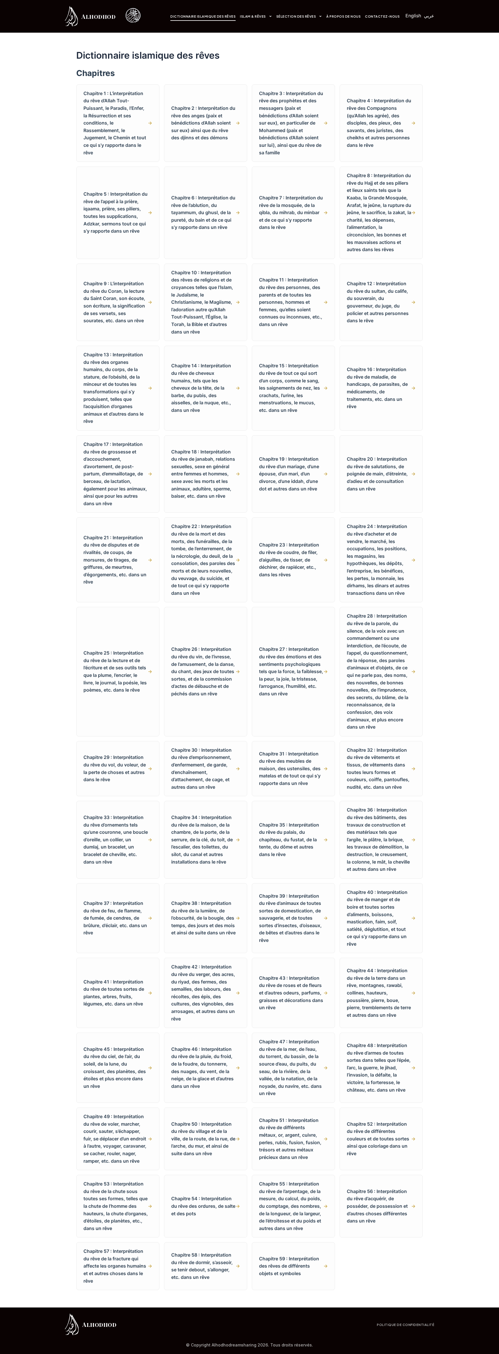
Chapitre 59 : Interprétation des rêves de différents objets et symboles (293, 1266)
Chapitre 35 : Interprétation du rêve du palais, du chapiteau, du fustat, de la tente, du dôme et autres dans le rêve (293, 839)
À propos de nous (343, 16)
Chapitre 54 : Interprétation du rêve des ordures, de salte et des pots (205, 1206)
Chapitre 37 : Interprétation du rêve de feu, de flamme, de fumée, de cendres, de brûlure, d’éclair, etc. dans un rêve (117, 918)
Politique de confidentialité (405, 1325)
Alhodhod (98, 16)
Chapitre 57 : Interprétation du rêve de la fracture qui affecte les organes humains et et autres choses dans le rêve (117, 1265)
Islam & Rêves (253, 16)
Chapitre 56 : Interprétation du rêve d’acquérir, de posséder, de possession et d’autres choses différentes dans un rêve (381, 1206)
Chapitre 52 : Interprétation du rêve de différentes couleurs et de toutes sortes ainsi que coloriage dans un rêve (381, 1138)
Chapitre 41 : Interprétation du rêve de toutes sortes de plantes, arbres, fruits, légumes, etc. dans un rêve (117, 993)
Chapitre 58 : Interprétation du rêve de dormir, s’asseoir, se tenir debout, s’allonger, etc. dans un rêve (205, 1266)
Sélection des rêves (296, 16)
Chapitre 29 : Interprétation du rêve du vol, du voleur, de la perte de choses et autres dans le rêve (117, 768)
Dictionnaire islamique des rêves (203, 16)
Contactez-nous (382, 16)
